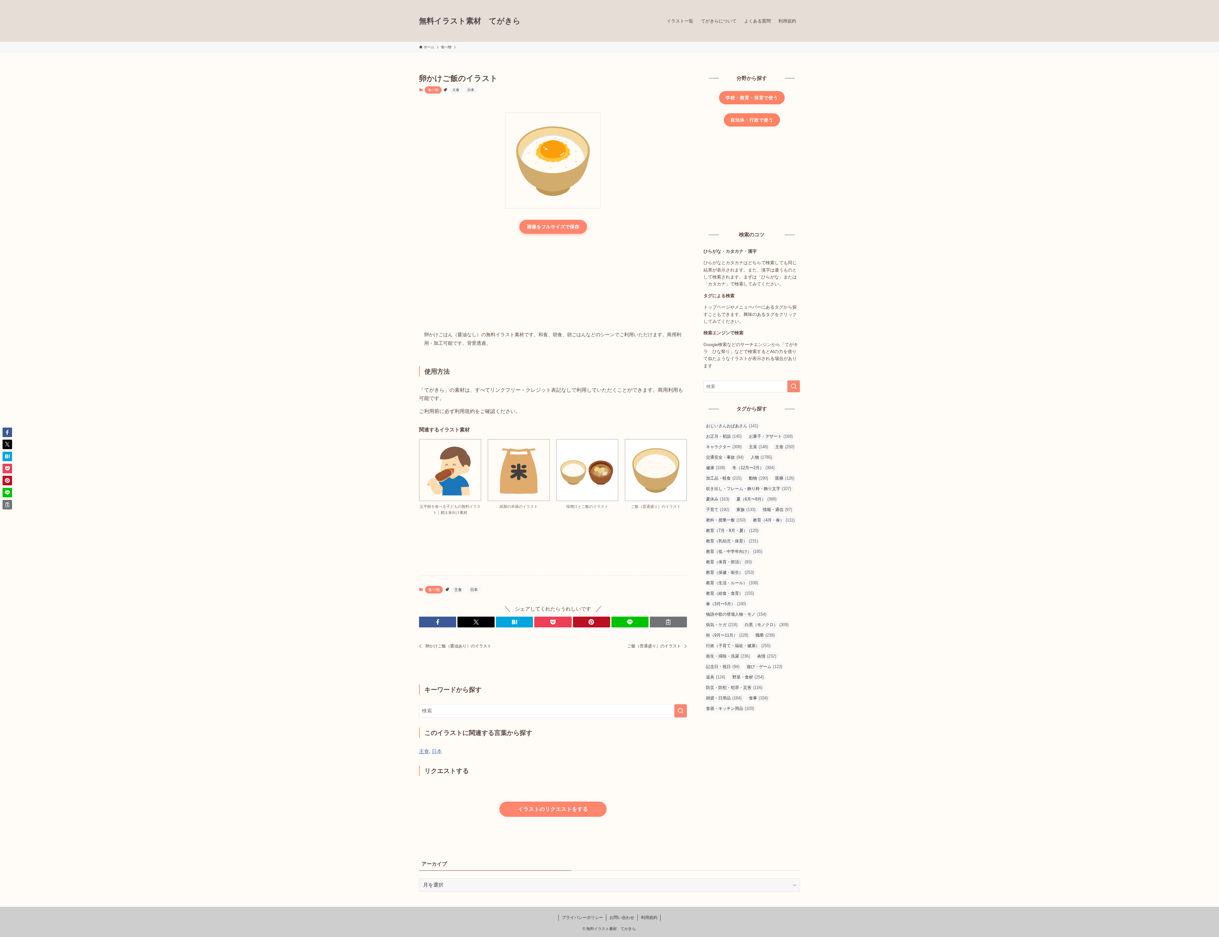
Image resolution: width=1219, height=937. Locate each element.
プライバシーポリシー (582, 917)
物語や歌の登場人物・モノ (736, 614)
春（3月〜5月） (726, 603)
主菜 (758, 446)
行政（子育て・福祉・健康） (738, 645)
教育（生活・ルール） (732, 582)
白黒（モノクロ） (767, 624)
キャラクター (724, 446)
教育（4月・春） (774, 520)
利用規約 (649, 917)
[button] (437, 622)
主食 (455, 90)
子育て (717, 509)
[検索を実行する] (680, 710)
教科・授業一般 (726, 520)
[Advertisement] (553, 283)
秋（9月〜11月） (727, 635)
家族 (746, 509)
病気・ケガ (721, 624)
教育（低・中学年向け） (734, 551)
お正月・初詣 (724, 436)
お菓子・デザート (771, 436)
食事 (758, 698)
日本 (470, 90)
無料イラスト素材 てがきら (470, 21)
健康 (715, 467)
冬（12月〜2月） (753, 467)
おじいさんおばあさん (732, 425)
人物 (761, 457)
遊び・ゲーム (764, 666)
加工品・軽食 (724, 478)
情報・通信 (777, 509)
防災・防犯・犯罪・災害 (734, 687)
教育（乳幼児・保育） (732, 541)
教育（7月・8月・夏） (732, 530)
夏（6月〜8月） (756, 499)
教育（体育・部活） (729, 562)
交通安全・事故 (724, 457)
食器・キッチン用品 (730, 708)
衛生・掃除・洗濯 (728, 656)
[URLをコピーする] (668, 622)
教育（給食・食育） (730, 593)
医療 (784, 478)
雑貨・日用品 (724, 698)
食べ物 (433, 90)
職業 (765, 635)
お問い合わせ (622, 917)
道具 (715, 677)
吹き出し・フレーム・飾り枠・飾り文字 (748, 488)
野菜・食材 (748, 677)
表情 (766, 656)
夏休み (717, 499)
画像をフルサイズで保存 (553, 226)
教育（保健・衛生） (730, 572)
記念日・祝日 (722, 666)
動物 (758, 478)
